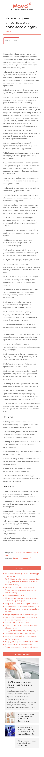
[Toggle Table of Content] (14, 41)
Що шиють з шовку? (22, 558)
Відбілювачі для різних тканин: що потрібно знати (20, 685)
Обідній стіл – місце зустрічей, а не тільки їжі (26, 743)
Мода (8, 31)
